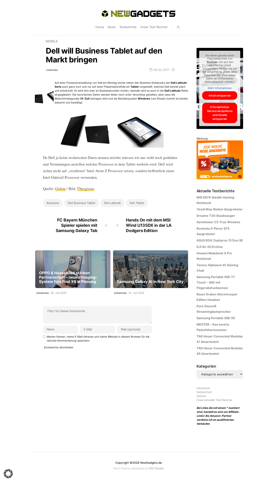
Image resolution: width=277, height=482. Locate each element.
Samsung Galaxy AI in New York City (150, 282)
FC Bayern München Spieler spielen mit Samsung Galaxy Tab (76, 225)
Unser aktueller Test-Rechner (214, 400)
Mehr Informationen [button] (220, 88)
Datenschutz (204, 392)
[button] (8, 473)
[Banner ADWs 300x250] (220, 160)
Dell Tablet (137, 203)
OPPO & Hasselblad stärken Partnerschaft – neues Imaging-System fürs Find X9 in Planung (68, 277)
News (111, 27)
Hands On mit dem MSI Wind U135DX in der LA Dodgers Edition (148, 225)
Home (100, 27)
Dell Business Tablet (81, 203)
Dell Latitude (112, 203)
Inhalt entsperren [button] (220, 95)
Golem (60, 188)
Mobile (52, 41)
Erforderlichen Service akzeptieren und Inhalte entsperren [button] (220, 112)
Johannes (52, 69)
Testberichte (128, 27)
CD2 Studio (156, 468)
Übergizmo (85, 188)
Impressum (203, 388)
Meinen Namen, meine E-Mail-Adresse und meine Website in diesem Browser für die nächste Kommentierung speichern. (98, 338)
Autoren (201, 396)
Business (53, 203)
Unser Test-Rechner (154, 27)
